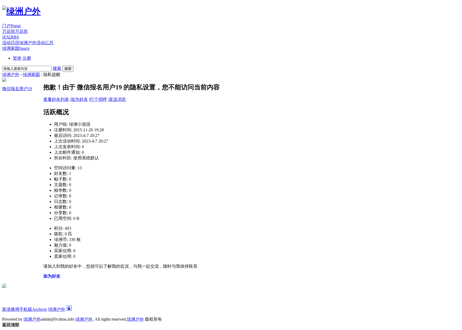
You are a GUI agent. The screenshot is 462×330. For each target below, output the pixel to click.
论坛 (10, 37)
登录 (17, 58)
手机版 (25, 309)
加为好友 (79, 99)
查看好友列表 (56, 99)
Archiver (39, 309)
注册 (26, 58)
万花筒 (15, 31)
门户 (11, 26)
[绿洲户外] (21, 11)
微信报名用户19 (17, 88)
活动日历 (27, 42)
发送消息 (117, 99)
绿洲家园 (15, 48)
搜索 (57, 68)
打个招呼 (98, 99)
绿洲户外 (10, 74)
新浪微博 (10, 309)
